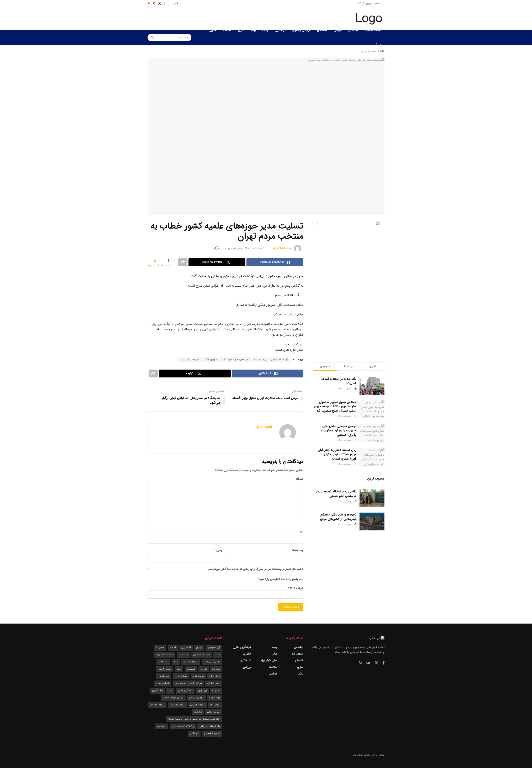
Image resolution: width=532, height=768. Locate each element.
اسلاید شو (297, 653)
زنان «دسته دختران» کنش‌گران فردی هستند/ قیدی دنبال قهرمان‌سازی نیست (337, 454)
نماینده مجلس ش (189, 359)
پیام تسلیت (260, 359)
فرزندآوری (202, 690)
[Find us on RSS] (360, 663)
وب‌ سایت (297, 550)
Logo (368, 18)
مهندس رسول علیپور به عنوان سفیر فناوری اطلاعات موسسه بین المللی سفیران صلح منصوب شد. (335, 406)
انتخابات (160, 647)
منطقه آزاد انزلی (177, 705)
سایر (274, 653)
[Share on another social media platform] (182, 262)
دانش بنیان (214, 676)
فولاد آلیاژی (157, 690)
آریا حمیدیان (214, 647)
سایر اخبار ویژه (233, 248)
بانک (265, 30)
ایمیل (217, 550)
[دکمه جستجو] (151, 37)
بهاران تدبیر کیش (212, 662)
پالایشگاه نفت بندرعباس (183, 726)
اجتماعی (353, 30)
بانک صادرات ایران (164, 655)
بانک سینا (183, 655)
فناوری (212, 30)
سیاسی (338, 30)
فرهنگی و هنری (301, 30)
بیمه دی (216, 669)
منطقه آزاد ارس (197, 705)
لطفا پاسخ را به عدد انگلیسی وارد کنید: (280, 579)
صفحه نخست (373, 30)
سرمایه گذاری (181, 676)
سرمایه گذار (198, 676)
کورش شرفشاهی (212, 733)
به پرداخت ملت (190, 662)
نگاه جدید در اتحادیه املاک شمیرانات (338, 381)
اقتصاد (173, 647)
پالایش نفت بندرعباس (210, 726)
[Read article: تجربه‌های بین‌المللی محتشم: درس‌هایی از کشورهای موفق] (372, 521)
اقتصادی (322, 30)
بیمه (253, 30)
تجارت (204, 669)
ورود (174, 3)
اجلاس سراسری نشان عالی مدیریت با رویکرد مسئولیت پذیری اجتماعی (338, 430)
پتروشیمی (161, 726)
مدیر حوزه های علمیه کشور (235, 359)
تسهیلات (191, 669)
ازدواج (199, 647)
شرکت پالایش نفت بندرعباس (188, 683)
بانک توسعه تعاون (201, 655)
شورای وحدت (162, 683)
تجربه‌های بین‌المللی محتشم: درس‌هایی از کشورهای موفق (338, 516)
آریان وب (358, 755)
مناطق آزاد (215, 705)
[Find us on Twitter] (376, 663)
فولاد (170, 690)
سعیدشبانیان (163, 676)
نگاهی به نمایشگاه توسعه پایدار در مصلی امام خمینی (336, 493)
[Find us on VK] (368, 663)
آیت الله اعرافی (279, 359)
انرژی (241, 30)
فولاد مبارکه (214, 697)
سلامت (227, 30)
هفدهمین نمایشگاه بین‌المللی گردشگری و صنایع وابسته (194, 719)
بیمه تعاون (163, 662)
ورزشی (377, 44)
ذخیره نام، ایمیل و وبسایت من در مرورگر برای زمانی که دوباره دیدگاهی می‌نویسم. (255, 569)
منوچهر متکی (210, 359)
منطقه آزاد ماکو (157, 705)
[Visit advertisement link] (348, 283)
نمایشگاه (198, 712)
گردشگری (280, 30)
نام (300, 531)
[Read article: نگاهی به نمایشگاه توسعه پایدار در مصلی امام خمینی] (372, 498)
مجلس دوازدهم (196, 697)
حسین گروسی (164, 669)
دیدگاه (298, 479)
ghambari (279, 248)
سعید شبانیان (213, 683)
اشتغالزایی (186, 647)
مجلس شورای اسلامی (173, 697)
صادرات (216, 690)
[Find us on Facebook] (383, 663)
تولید (179, 669)
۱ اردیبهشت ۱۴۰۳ (254, 248)
